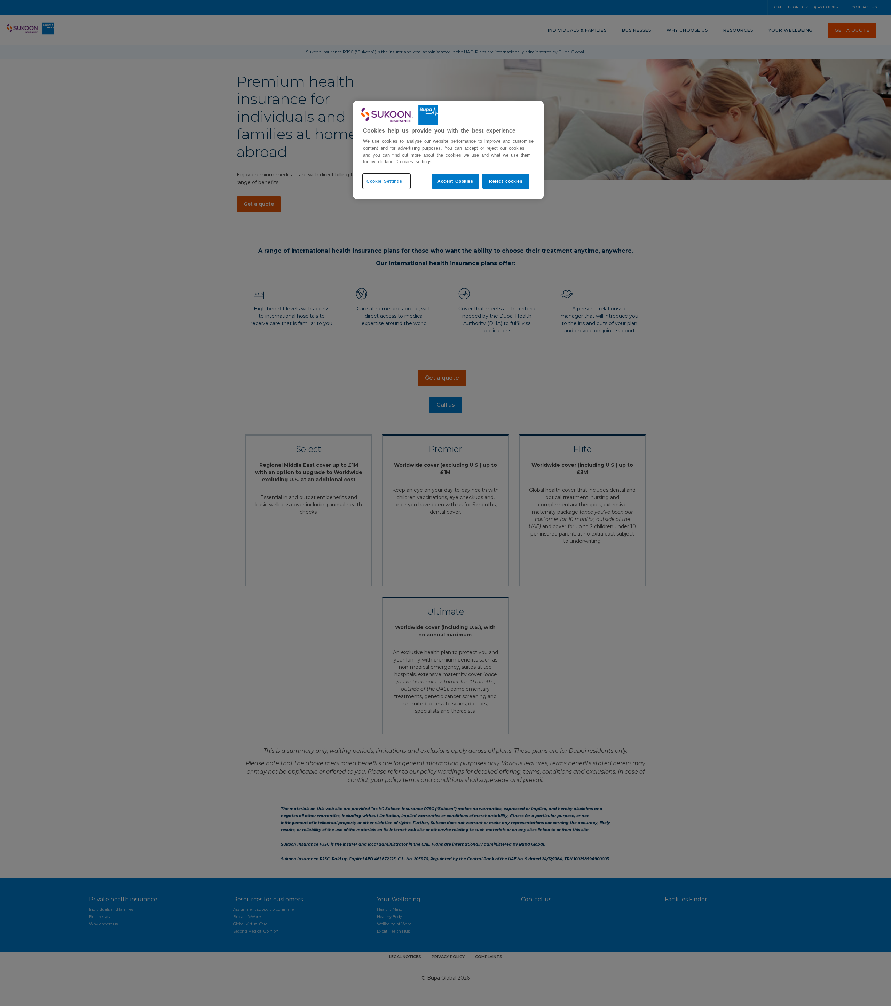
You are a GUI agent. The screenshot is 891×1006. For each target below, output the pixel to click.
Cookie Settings (384, 181)
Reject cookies (506, 181)
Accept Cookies (455, 181)
